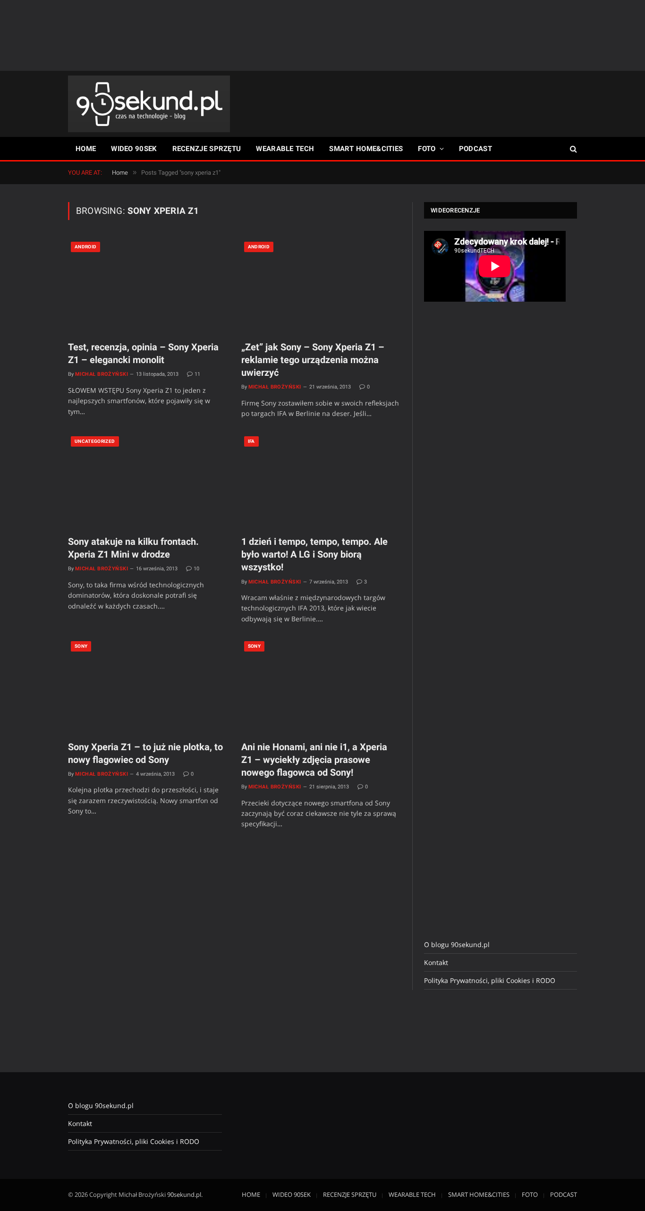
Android (85, 246)
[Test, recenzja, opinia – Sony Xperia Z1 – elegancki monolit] (147, 286)
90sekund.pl (184, 1194)
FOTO (426, 148)
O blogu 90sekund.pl (457, 944)
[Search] (572, 149)
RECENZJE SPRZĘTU (206, 148)
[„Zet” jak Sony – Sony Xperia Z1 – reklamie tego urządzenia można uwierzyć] (320, 286)
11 (197, 374)
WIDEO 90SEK (134, 148)
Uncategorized (95, 441)
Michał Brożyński (101, 374)
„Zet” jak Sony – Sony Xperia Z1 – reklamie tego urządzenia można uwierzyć (312, 359)
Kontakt (436, 962)
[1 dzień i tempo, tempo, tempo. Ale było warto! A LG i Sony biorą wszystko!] (320, 480)
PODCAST (475, 148)
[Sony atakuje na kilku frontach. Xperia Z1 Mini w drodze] (147, 480)
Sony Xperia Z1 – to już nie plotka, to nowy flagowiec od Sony (145, 753)
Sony (81, 646)
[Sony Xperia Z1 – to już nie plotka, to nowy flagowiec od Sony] (147, 685)
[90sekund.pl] (149, 104)
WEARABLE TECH (285, 148)
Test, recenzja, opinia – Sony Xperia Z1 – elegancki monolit (143, 353)
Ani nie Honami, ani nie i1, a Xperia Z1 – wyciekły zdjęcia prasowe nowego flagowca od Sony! (314, 759)
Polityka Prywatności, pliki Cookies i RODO (489, 980)
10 (196, 569)
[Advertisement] (322, 35)
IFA (251, 441)
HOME (86, 148)
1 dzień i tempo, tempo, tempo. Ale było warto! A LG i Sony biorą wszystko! (314, 554)
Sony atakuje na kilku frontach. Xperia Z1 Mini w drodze (133, 548)
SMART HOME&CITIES (366, 148)
